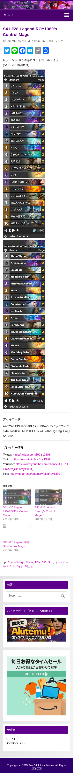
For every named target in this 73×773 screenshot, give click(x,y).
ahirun (36, 40)
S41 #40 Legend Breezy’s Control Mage (45, 511)
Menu (8, 15)
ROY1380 (40, 562)
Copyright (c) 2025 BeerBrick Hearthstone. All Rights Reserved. (36, 766)
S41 (50, 562)
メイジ (19, 566)
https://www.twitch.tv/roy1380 (31, 459)
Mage (29, 562)
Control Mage (16, 562)
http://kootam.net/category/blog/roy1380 (35, 473)
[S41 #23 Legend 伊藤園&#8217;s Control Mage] (17, 532)
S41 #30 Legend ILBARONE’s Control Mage (15, 511)
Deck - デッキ (55, 40)
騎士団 (29, 566)
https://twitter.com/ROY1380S (32, 454)
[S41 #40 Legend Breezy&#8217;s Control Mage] (48, 497)
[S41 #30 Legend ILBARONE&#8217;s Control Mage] (17, 497)
